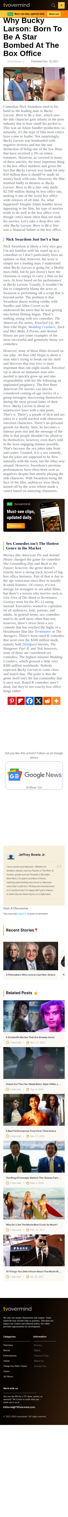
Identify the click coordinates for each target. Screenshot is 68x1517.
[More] (56, 790)
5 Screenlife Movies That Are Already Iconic (30, 1126)
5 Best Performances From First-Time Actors (31, 1220)
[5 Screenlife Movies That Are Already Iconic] (34, 1105)
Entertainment (10, 1447)
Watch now (54, 14)
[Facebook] (29, 790)
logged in (22, 1003)
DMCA (37, 1442)
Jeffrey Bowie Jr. (16, 61)
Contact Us (40, 1458)
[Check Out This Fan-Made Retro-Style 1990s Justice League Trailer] (34, 1152)
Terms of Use (41, 1447)
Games (7, 1463)
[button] (61, 6)
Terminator (26, 716)
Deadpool (56, 729)
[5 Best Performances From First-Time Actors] (34, 1199)
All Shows (8, 1468)
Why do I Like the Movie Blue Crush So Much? (32, 1313)
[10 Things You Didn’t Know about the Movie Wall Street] (34, 1339)
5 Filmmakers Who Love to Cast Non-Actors (30, 1063)
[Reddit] (47, 790)
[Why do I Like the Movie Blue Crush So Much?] (34, 1293)
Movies (7, 1442)
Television (8, 1437)
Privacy (38, 1437)
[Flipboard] (21, 790)
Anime (6, 1453)
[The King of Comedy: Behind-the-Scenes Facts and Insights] (34, 1246)
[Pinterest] (12, 790)
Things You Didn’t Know (16, 1458)
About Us (39, 1453)
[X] (38, 790)
